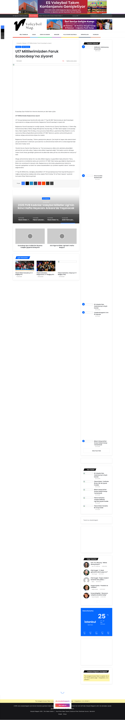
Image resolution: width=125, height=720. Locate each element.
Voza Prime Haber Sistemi (62, 711)
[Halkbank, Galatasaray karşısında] (88, 110)
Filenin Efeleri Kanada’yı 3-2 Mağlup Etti (23, 273)
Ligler (34, 34)
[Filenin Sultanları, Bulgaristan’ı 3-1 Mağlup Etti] (46, 266)
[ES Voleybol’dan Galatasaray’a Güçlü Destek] (88, 307)
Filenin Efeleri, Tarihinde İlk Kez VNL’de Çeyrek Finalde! (101, 483)
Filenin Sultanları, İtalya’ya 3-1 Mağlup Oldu (67, 273)
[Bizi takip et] (62, 698)
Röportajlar (85, 34)
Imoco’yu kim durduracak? (98, 176)
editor (93, 581)
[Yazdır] (51, 183)
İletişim (60, 714)
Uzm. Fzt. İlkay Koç (96, 566)
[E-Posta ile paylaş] (47, 183)
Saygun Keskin (95, 589)
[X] (27, 183)
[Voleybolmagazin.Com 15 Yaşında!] (88, 375)
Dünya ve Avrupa (45, 34)
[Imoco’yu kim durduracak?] (88, 238)
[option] (46, 206)
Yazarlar (95, 34)
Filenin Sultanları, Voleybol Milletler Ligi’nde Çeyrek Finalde (54, 15)
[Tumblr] (35, 183)
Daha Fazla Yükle (96, 450)
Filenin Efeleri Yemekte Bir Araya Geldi (101, 507)
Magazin (56, 34)
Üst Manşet (46, 198)
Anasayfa (18, 43)
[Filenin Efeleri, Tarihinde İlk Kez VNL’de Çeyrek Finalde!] (88, 484)
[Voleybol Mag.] (28, 25)
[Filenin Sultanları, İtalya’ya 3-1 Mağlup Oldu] (67, 266)
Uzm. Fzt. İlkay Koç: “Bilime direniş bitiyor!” (99, 563)
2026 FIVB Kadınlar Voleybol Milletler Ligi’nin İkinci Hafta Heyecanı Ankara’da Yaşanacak (46, 206)
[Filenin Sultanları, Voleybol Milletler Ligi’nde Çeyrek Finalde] (88, 500)
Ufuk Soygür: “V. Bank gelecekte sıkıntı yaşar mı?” (99, 571)
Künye (65, 714)
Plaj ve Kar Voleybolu (70, 34)
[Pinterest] (39, 183)
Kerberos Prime (74, 711)
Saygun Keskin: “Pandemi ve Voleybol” (99, 586)
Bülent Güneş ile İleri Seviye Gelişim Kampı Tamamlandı (100, 443)
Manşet (24, 43)
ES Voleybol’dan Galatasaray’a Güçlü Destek (100, 306)
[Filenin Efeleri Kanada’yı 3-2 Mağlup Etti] (24, 266)
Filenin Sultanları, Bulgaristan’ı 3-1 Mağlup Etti (45, 273)
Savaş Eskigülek (95, 596)
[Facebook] (23, 183)
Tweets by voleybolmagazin (90, 520)
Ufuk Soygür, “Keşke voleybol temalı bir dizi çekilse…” (100, 579)
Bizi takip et (62, 705)
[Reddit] (43, 183)
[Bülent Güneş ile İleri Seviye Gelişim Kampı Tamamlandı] (88, 443)
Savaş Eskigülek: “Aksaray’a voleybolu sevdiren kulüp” (99, 594)
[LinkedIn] (31, 183)
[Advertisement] (96, 539)
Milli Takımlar (23, 34)
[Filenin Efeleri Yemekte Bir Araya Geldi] (88, 508)
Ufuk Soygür (94, 574)
